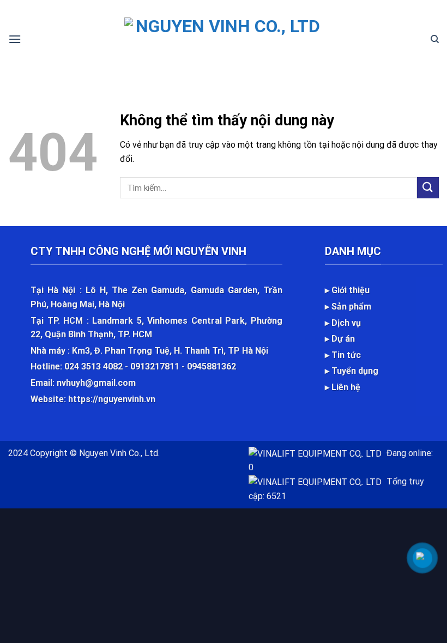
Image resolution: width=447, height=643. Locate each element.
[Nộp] (428, 187)
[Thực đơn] (14, 39)
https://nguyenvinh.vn (111, 399)
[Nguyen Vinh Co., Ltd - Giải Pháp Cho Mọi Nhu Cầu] (223, 39)
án (350, 338)
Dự (338, 338)
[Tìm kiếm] (435, 39)
